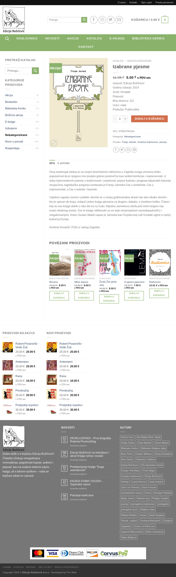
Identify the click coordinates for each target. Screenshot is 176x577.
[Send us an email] (119, 20)
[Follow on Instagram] (102, 20)
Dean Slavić (127, 459)
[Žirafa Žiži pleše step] (110, 262)
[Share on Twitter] (122, 150)
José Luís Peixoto (130, 487)
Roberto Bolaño (128, 515)
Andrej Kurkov (128, 443)
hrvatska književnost (148, 142)
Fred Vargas (149, 470)
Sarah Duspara (156, 515)
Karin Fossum (149, 487)
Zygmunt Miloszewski (132, 532)
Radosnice (155, 282)
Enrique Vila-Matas (130, 470)
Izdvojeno (11, 128)
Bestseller (11, 101)
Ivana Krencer (139, 481)
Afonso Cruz (127, 437)
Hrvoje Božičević (153, 476)
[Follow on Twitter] (111, 20)
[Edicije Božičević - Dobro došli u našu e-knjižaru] (22, 20)
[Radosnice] (160, 262)
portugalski (163, 504)
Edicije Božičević (129, 465)
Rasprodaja (12, 148)
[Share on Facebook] (116, 150)
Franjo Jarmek (129, 142)
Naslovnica (27, 38)
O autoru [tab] (63, 163)
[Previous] (49, 281)
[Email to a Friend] (128, 150)
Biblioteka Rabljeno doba (153, 448)
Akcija (73, 38)
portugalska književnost (143, 504)
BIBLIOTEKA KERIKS (148, 38)
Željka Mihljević (128, 537)
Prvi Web (71, 572)
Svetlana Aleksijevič (150, 520)
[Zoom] (54, 143)
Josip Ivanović (156, 481)
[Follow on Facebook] (94, 20)
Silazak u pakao (129, 520)
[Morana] (60, 262)
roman (143, 515)
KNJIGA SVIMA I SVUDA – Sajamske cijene (86, 483)
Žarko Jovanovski (155, 532)
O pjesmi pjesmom (134, 282)
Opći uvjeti (146, 2)
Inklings (125, 481)
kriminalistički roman (131, 493)
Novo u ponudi (14, 141)
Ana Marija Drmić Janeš (149, 437)
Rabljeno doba (147, 509)
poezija (163, 142)
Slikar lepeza (81, 282)
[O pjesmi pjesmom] (135, 262)
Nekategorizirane (16, 135)
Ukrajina (168, 520)
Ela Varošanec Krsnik (152, 465)
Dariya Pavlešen (163, 454)
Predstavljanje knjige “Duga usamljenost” (87, 468)
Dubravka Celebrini (145, 459)
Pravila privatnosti (164, 2)
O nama (122, 2)
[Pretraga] (9, 39)
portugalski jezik (129, 509)
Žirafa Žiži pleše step (108, 283)
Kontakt (133, 2)
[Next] (170, 281)
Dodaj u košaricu (149, 118)
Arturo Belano (162, 443)
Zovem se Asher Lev (144, 526)
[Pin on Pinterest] (134, 150)
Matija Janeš (127, 498)
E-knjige (117, 38)
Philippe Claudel (160, 498)
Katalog (94, 38)
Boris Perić (126, 454)
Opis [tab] (52, 163)
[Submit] (84, 20)
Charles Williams (143, 454)
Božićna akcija (14, 115)
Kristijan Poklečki (163, 493)
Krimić (148, 493)
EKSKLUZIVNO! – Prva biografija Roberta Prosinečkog (90, 440)
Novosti (52, 38)
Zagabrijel (126, 526)
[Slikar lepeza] (85, 262)
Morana (53, 282)
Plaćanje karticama (82, 495)
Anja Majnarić (145, 443)
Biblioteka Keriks (15, 108)
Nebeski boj (143, 498)
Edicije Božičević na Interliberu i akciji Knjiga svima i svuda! (89, 454)
